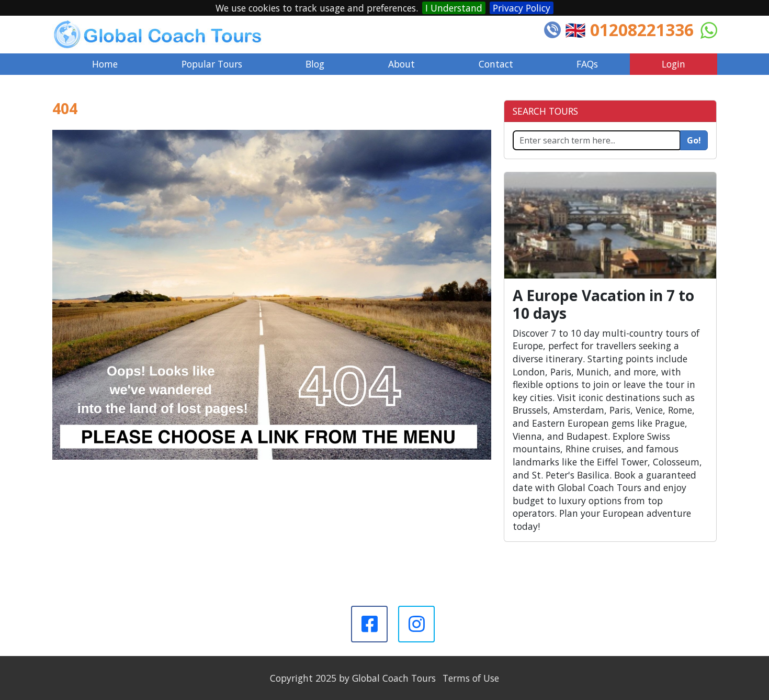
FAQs (587, 64)
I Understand (453, 8)
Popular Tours (212, 64)
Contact (496, 64)
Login (673, 64)
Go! (694, 140)
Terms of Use (471, 678)
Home (105, 64)
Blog (315, 64)
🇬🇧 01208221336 (629, 29)
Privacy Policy (521, 8)
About (401, 64)
